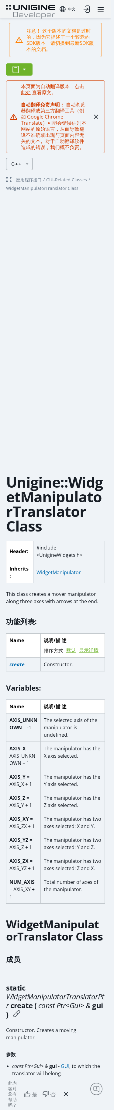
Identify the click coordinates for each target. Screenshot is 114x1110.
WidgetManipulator (58, 572)
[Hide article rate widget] (66, 1094)
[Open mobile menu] (100, 9)
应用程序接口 (29, 180)
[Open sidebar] (19, 69)
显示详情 (88, 650)
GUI (65, 1066)
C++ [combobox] (16, 164)
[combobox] (67, 9)
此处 (26, 92)
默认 (71, 650)
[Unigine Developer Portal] (30, 11)
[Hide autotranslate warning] (96, 117)
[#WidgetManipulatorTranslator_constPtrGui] (16, 1014)
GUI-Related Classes (66, 180)
